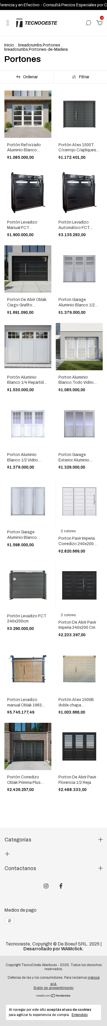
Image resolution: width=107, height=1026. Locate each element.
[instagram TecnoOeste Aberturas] (46, 886)
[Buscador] (88, 23)
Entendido (80, 1015)
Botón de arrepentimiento (53, 988)
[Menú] (8, 23)
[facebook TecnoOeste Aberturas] (61, 886)
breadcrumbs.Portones (39, 45)
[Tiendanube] (53, 996)
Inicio (9, 45)
